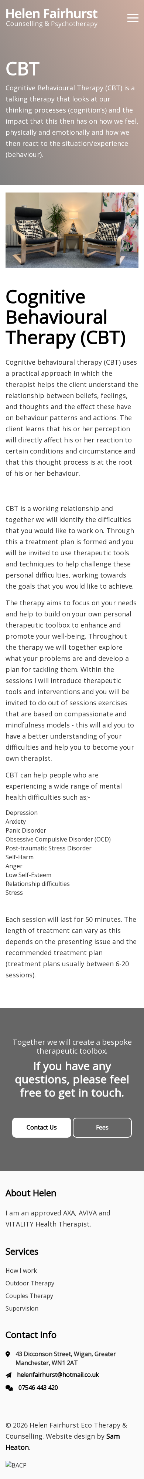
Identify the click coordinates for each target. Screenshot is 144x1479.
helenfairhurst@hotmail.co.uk (58, 1375)
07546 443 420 (38, 1387)
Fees (102, 1127)
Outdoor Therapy (30, 1283)
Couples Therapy (29, 1296)
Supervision (22, 1308)
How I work (21, 1270)
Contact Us (42, 1127)
